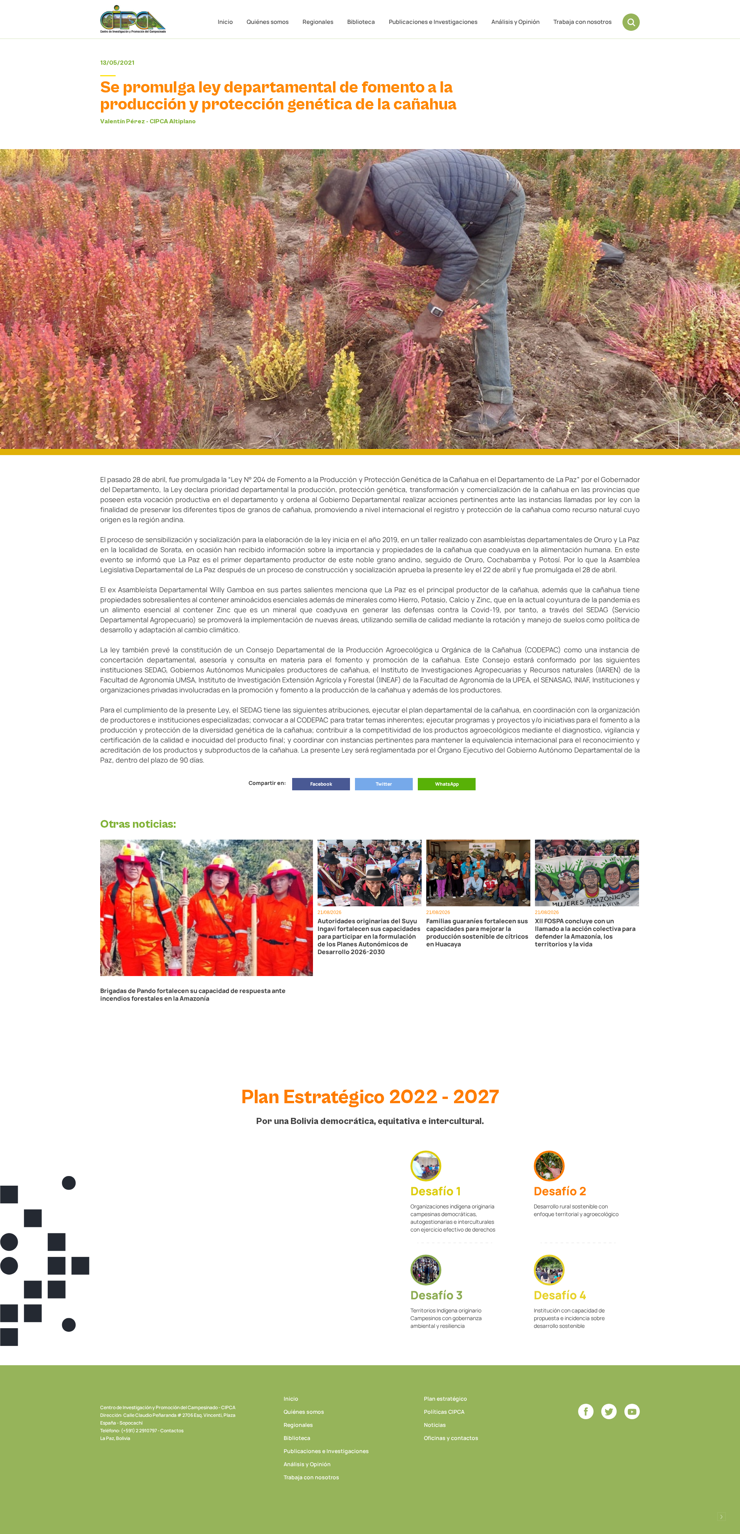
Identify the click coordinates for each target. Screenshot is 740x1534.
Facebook (321, 784)
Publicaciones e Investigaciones (433, 22)
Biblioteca (361, 22)
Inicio (225, 22)
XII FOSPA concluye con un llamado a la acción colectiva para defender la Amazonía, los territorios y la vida (585, 932)
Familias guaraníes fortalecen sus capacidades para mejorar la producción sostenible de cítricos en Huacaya (477, 932)
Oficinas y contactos (451, 1438)
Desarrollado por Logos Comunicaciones (721, 1516)
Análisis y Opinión (515, 22)
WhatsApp (447, 784)
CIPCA (133, 19)
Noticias (435, 1424)
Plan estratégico (445, 1398)
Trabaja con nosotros (582, 22)
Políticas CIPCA (444, 1411)
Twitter (384, 784)
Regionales (318, 22)
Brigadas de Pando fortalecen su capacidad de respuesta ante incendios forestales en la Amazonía (193, 994)
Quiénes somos (268, 22)
